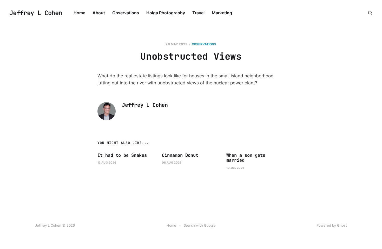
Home (79, 12)
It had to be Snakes (122, 155)
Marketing (222, 12)
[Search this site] (370, 13)
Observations (125, 12)
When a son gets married (245, 157)
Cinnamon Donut (180, 155)
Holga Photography (165, 12)
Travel (198, 12)
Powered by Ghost (332, 225)
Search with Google (200, 225)
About (99, 12)
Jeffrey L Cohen (35, 13)
